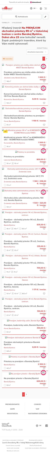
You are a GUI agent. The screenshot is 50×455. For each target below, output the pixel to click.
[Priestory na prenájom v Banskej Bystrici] (25, 357)
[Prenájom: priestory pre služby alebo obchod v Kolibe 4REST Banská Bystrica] (25, 66)
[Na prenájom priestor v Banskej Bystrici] (25, 374)
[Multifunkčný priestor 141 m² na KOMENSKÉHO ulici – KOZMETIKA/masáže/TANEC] (25, 131)
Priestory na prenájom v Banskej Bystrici (21, 361)
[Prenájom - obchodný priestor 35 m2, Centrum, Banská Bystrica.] (25, 235)
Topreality (6, 22)
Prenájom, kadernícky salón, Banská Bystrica (24, 325)
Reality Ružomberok (36, 445)
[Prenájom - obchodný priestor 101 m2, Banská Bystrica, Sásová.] (25, 278)
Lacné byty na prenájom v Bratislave (35, 448)
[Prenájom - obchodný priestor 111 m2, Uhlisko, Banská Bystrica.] (25, 257)
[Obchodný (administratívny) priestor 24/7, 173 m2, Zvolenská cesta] (25, 170)
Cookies (37, 404)
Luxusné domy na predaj (13, 445)
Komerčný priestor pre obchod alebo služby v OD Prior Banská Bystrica (23, 95)
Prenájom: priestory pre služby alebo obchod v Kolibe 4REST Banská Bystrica (24, 73)
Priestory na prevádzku (14, 156)
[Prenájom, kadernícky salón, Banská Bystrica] (25, 320)
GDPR (12, 409)
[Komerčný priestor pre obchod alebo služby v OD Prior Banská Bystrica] (25, 88)
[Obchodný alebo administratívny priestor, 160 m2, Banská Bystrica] (25, 192)
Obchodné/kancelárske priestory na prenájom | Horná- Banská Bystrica (24, 116)
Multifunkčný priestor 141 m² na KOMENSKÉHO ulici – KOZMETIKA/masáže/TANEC (24, 138)
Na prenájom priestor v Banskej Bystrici (21, 378)
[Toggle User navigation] (41, 9)
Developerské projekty (35, 440)
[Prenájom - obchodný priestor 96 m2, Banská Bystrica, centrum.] (25, 214)
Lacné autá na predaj (13, 448)
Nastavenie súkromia (37, 413)
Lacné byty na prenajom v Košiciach (13, 440)
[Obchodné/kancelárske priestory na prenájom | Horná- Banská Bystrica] (25, 110)
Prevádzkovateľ (12, 404)
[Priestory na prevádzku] (25, 152)
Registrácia (12, 413)
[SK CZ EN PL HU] (34, 8)
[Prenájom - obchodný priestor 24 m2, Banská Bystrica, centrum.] (25, 300)
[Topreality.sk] (7, 8)
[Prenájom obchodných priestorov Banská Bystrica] (25, 337)
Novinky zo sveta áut (13, 450)
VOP (37, 409)
